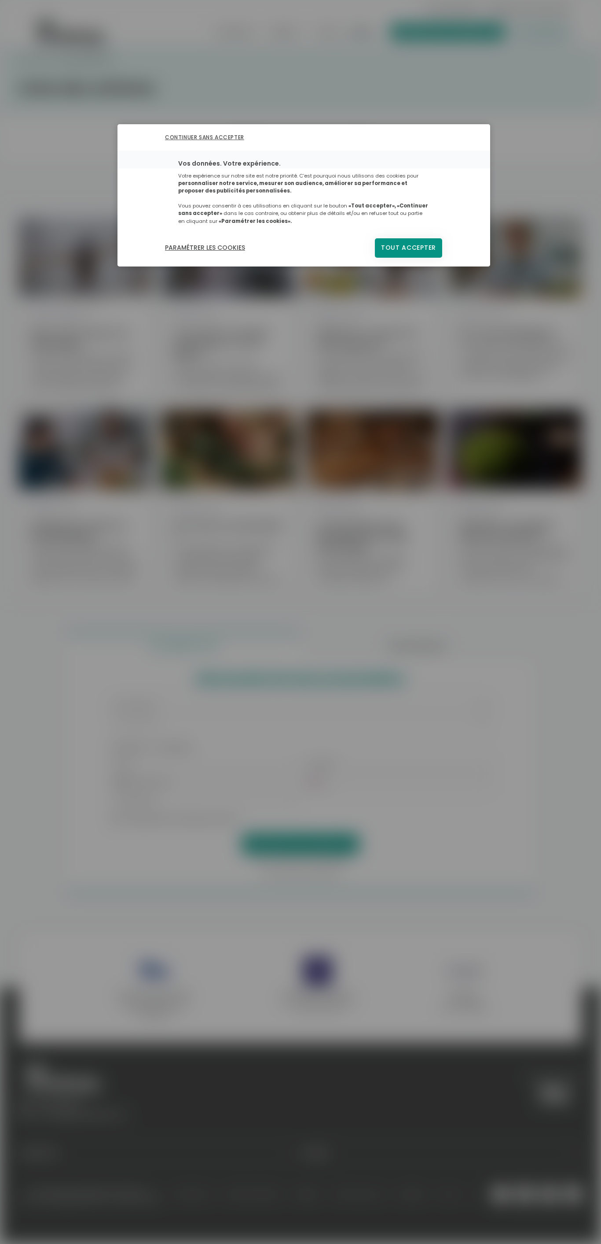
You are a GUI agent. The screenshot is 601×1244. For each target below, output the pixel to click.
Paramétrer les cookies (205, 247)
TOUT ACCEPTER (408, 247)
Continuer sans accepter (204, 137)
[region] (303, 195)
